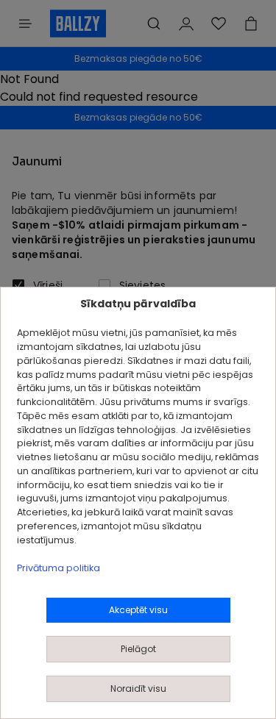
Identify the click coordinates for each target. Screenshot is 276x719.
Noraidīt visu (138, 688)
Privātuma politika (58, 568)
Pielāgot (138, 649)
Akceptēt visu (138, 610)
